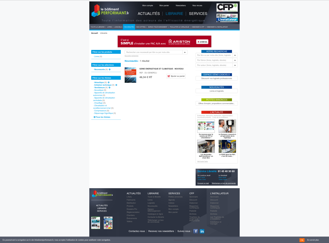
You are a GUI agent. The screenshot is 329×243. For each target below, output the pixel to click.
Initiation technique (103, 85)
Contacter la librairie (156, 217)
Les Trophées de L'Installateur (217, 218)
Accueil (94, 33)
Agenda (171, 199)
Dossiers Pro (132, 209)
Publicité (192, 210)
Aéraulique (99, 82)
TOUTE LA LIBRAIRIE (98, 27)
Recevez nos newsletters (161, 231)
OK (302, 240)
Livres (96, 56)
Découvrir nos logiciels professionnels (216, 78)
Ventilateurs (99, 87)
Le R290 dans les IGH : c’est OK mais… (227, 155)
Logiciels (151, 203)
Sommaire (193, 196)
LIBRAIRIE (174, 13)
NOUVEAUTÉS (129, 27)
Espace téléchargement (154, 210)
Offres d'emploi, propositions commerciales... (216, 103)
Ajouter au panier (177, 76)
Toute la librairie (154, 196)
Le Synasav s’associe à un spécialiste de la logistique (227, 136)
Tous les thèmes (102, 117)
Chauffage (98, 103)
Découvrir (193, 199)
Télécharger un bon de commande (224, 183)
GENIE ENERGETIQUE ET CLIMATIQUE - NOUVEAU (161, 68)
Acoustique (98, 90)
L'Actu (129, 196)
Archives (192, 214)
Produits (130, 206)
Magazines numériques (194, 207)
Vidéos (129, 221)
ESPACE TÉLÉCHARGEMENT (157, 27)
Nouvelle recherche (131, 56)
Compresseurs (100, 110)
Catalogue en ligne (155, 214)
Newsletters (181, 5)
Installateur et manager (215, 223)
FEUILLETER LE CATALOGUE (179, 27)
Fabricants (131, 199)
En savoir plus (313, 240)
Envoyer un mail (203, 183)
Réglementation (133, 212)
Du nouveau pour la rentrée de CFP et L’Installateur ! (206, 136)
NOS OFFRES (141, 27)
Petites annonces (175, 196)
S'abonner (193, 203)
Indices (171, 203)
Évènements (132, 218)
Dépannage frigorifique (103, 113)
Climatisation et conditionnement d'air (102, 106)
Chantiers (131, 215)
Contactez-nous (137, 231)
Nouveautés (99, 69)
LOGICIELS (118, 27)
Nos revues (197, 5)
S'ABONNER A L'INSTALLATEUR (217, 27)
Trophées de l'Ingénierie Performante (194, 219)
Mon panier (164, 5)
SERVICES (198, 13)
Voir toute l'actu (202, 161)
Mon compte (147, 5)
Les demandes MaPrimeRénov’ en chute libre (206, 156)
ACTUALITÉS (149, 13)
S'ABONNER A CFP (198, 27)
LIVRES (109, 27)
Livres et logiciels (217, 91)
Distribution (131, 203)
